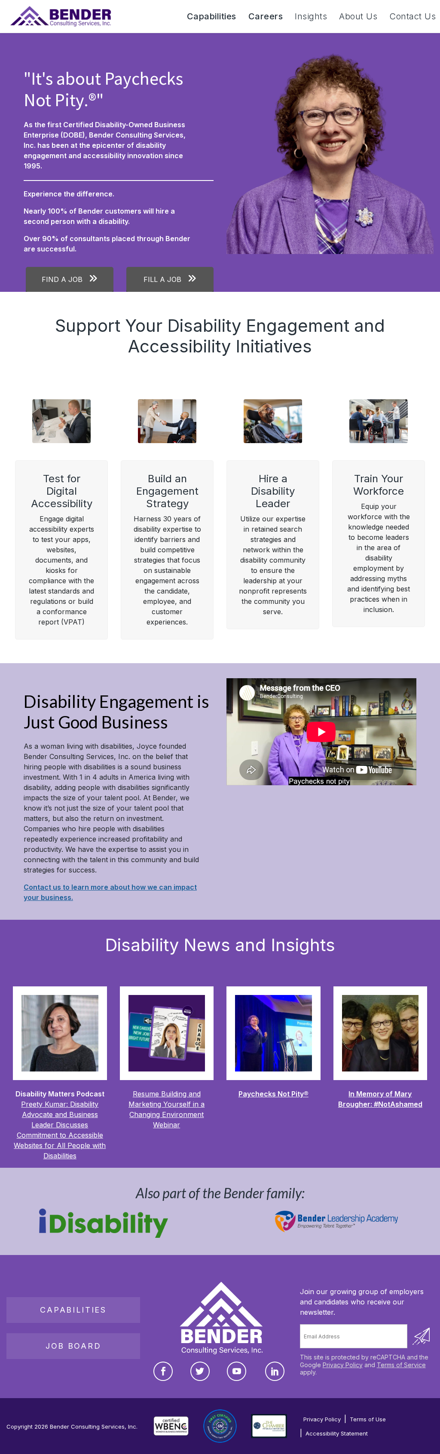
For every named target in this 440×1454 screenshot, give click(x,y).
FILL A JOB (163, 279)
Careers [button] (265, 16)
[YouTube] (236, 1371)
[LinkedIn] (274, 1371)
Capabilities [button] (211, 16)
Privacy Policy (343, 1364)
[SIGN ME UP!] (421, 1336)
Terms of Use (368, 1419)
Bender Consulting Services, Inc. (94, 1426)
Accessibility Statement (337, 1433)
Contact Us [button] (412, 16)
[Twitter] (200, 1371)
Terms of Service (401, 1364)
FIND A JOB (63, 279)
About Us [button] (358, 16)
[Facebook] (163, 1371)
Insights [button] (311, 16)
